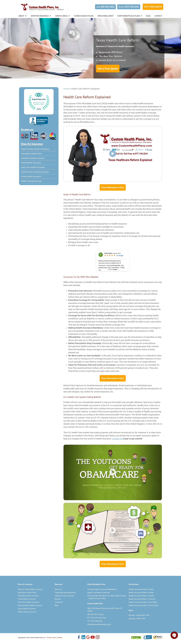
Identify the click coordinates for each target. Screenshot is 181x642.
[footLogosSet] (147, 637)
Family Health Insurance (31, 162)
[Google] (88, 637)
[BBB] (39, 121)
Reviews (58, 599)
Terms (54, 637)
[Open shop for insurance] (50, 16)
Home (66, 88)
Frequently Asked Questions (65, 592)
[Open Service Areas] (69, 16)
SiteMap (59, 637)
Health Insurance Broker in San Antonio (143, 605)
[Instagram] (97, 637)
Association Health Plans (31, 153)
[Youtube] (92, 637)
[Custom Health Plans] (42, 6)
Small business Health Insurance (35, 172)
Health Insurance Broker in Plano (141, 589)
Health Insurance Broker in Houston (142, 599)
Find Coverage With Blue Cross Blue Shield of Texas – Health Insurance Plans (106, 597)
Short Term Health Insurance (33, 167)
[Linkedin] (83, 637)
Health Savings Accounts (31, 181)
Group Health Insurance (31, 176)
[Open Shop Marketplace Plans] (141, 16)
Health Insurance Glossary (64, 596)
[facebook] (79, 637)
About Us (58, 589)
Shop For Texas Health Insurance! (35, 149)
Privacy (49, 637)
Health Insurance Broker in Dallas (141, 592)
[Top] (38, 101)
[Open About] (26, 16)
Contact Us (59, 602)
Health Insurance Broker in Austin (141, 596)
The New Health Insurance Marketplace (102, 589)
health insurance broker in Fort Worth (143, 602)
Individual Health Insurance (32, 158)
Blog (56, 605)
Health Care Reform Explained (98, 592)
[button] (112, 154)
